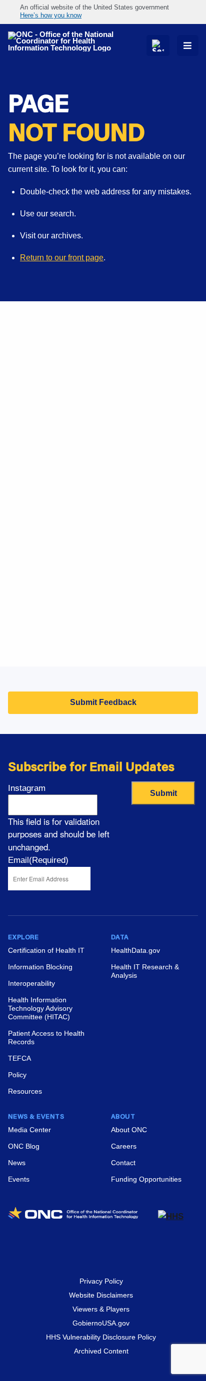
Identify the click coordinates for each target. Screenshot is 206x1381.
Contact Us (28, 528)
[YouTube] (121, 1250)
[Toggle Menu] (187, 45)
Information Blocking (40, 967)
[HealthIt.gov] (64, 41)
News (17, 1163)
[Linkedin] (85, 1250)
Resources (25, 1091)
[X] (103, 1250)
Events (20, 615)
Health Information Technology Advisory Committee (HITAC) (40, 1008)
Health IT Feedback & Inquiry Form (70, 478)
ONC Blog (24, 1146)
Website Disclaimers (101, 1295)
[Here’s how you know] (103, 12)
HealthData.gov (135, 950)
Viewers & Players (101, 1309)
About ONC (129, 1130)
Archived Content (101, 1351)
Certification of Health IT (46, 950)
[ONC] (83, 1216)
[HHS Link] (171, 1216)
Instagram (27, 788)
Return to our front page (62, 257)
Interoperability (31, 983)
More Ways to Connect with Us (101, 392)
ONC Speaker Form (43, 503)
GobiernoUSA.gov (101, 1323)
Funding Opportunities (47, 640)
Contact (123, 1163)
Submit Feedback (103, 702)
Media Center (29, 1130)
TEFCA (19, 1058)
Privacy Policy (101, 1281)
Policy (17, 1075)
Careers (22, 590)
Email (38, 860)
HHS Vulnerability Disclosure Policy (101, 1337)
